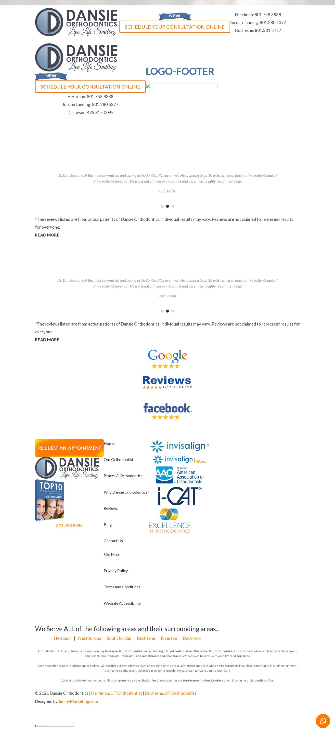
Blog (108, 524)
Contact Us (113, 540)
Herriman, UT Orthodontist (116, 693)
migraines (243, 656)
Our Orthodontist (118, 459)
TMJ (227, 656)
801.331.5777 (268, 30)
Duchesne (146, 638)
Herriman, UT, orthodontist (123, 651)
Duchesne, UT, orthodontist (213, 651)
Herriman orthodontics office (203, 680)
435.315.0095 (100, 112)
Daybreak (192, 638)
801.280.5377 (273, 22)
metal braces (150, 656)
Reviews (111, 508)
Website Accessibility (122, 603)
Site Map (111, 554)
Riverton (169, 638)
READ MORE (47, 234)
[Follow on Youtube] (210, 694)
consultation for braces (150, 680)
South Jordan (119, 638)
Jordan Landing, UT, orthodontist (165, 651)
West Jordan (89, 638)
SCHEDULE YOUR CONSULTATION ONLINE (175, 27)
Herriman (63, 638)
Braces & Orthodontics (123, 475)
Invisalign (113, 656)
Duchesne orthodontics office (252, 680)
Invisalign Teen (131, 656)
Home (109, 443)
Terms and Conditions (122, 586)
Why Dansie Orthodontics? (126, 492)
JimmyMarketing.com (78, 701)
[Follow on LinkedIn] (220, 694)
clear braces (173, 656)
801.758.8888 (268, 14)
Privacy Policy (116, 570)
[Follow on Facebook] (200, 694)
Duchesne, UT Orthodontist (170, 693)
